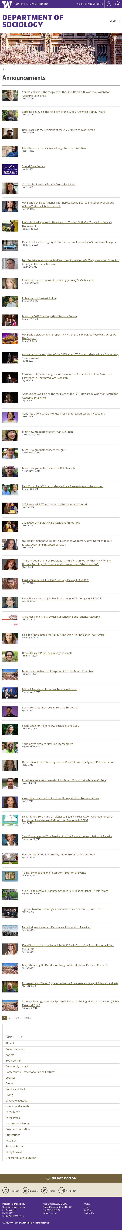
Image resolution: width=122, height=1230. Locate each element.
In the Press (13, 1118)
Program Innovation (18, 1129)
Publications (13, 1135)
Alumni (10, 1043)
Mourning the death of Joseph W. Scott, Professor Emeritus (57, 671)
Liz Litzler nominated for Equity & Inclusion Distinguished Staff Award (63, 635)
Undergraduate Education (21, 1158)
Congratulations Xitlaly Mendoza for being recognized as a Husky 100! (63, 413)
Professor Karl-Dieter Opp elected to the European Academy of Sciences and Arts (70, 983)
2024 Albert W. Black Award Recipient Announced (51, 522)
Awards (10, 1055)
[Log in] (109, 4)
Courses (10, 1077)
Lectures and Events (18, 1123)
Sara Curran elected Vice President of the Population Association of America (67, 836)
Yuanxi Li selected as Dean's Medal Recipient (48, 184)
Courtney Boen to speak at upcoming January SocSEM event (58, 280)
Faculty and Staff (15, 1089)
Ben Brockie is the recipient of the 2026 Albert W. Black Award (58, 130)
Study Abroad (14, 1152)
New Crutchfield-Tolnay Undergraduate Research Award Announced (62, 486)
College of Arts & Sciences (90, 4)
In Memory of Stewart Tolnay (39, 298)
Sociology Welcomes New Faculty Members (47, 744)
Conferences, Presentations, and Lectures (30, 1072)
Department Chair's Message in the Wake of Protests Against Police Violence (68, 762)
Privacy (87, 1204)
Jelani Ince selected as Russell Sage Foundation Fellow (54, 148)
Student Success (15, 1146)
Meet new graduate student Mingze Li (45, 450)
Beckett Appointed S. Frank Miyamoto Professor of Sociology (58, 854)
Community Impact (17, 1066)
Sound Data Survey (33, 166)
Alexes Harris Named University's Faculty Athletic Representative (60, 798)
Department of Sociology (33, 21)
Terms (86, 1207)
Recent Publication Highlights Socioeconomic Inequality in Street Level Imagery (69, 242)
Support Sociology (63, 1178)
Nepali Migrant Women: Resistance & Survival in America (56, 927)
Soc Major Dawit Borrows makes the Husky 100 (50, 707)
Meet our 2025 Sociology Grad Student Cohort (49, 316)
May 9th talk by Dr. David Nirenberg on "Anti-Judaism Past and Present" (64, 965)
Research (11, 1140)
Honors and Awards (17, 1106)
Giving (9, 1095)
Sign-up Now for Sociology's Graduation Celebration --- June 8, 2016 (62, 909)
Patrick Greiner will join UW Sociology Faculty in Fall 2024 (55, 580)
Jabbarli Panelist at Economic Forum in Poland (49, 689)
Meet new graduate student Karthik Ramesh (48, 468)
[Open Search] (117, 4)
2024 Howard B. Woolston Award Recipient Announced (54, 504)
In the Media (13, 1112)
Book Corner (13, 1060)
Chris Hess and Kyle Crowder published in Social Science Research (61, 616)
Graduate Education (17, 1100)
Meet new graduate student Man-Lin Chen (47, 431)
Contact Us (89, 1213)
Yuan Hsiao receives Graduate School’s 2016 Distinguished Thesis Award (65, 891)
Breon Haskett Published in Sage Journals (47, 653)
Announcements (15, 1049)
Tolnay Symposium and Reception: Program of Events (54, 872)
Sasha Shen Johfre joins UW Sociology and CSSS (50, 725)
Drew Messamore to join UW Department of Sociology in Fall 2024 (61, 598)
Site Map (87, 1210)
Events (10, 1083)
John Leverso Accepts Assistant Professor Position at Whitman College (64, 780)
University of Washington (20, 1222)
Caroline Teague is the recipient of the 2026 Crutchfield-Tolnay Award (63, 111)
